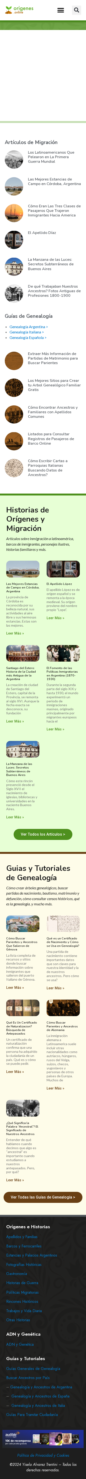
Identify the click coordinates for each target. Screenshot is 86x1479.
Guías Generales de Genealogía (33, 1368)
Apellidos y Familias (22, 1237)
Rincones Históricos (22, 1301)
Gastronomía (16, 1273)
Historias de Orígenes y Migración (27, 519)
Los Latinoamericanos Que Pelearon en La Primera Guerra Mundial (51, 157)
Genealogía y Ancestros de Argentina (41, 1387)
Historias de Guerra (22, 1283)
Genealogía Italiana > (27, 332)
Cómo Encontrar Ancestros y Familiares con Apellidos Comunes (53, 412)
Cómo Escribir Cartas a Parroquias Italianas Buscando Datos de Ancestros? (48, 467)
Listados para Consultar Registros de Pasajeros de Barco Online (51, 438)
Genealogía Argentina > (29, 326)
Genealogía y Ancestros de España (40, 1396)
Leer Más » (15, 633)
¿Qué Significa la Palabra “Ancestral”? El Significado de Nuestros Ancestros (22, 1128)
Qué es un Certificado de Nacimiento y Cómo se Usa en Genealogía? (63, 942)
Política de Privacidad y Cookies (43, 1455)
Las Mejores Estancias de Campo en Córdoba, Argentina (54, 181)
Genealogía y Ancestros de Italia (38, 1405)
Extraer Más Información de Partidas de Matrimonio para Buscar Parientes (53, 358)
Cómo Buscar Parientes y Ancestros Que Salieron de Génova (22, 944)
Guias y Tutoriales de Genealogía (38, 873)
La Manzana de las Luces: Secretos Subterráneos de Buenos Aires (51, 264)
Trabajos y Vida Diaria (24, 1311)
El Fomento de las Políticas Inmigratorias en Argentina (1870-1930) (62, 673)
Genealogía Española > (28, 337)
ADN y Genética (20, 1344)
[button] (60, 10)
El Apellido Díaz (42, 232)
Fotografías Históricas (24, 1264)
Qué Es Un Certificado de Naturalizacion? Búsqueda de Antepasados (21, 1028)
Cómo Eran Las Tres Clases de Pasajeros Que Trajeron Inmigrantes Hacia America (54, 211)
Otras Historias (18, 1320)
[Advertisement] (43, 75)
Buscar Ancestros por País (28, 1377)
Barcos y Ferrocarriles (24, 1246)
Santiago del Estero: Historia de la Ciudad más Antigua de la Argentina (21, 673)
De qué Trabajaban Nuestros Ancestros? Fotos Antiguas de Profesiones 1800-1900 (54, 291)
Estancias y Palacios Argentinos (31, 1255)
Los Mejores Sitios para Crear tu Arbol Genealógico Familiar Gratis (54, 385)
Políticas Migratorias (22, 1292)
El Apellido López (59, 584)
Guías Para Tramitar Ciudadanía (32, 1414)
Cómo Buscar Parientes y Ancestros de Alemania (62, 1026)
